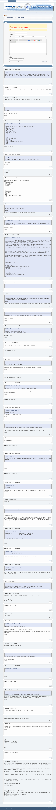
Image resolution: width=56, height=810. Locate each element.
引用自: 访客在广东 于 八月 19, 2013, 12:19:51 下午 (13, 362)
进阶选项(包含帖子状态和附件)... (16, 56)
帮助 (46, 807)
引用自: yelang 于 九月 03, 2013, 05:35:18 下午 (13, 312)
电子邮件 (11, 34)
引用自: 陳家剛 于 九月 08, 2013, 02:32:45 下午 (13, 220)
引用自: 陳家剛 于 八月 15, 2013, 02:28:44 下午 (13, 385)
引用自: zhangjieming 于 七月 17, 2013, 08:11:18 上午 (14, 531)
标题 (10, 36)
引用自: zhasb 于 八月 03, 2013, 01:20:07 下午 (12, 410)
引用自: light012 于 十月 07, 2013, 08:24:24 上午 (13, 72)
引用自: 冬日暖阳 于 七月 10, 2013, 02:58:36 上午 (13, 692)
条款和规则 (49, 807)
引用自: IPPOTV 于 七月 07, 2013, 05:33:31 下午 (13, 237)
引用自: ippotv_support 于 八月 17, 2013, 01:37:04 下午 (14, 295)
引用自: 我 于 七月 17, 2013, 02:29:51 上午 (12, 551)
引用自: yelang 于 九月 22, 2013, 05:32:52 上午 (13, 123)
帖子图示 (11, 37)
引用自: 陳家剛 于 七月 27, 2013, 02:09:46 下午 (13, 485)
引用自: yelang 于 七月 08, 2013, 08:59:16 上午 (13, 584)
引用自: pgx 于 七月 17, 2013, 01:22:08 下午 (12, 509)
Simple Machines (10, 807)
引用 (50, 101)
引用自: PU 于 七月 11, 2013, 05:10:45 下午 (12, 668)
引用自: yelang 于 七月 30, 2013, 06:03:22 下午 (13, 456)
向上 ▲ (52, 807)
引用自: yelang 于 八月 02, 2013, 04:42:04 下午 (13, 424)
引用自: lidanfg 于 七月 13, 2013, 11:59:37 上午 (13, 623)
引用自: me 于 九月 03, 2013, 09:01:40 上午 (12, 328)
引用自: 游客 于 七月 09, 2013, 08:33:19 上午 (12, 653)
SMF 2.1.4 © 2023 (5, 807)
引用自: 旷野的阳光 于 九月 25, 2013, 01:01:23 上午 (13, 107)
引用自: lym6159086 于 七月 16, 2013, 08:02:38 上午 (13, 567)
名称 (10, 32)
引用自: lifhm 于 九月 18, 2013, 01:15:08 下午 (12, 157)
